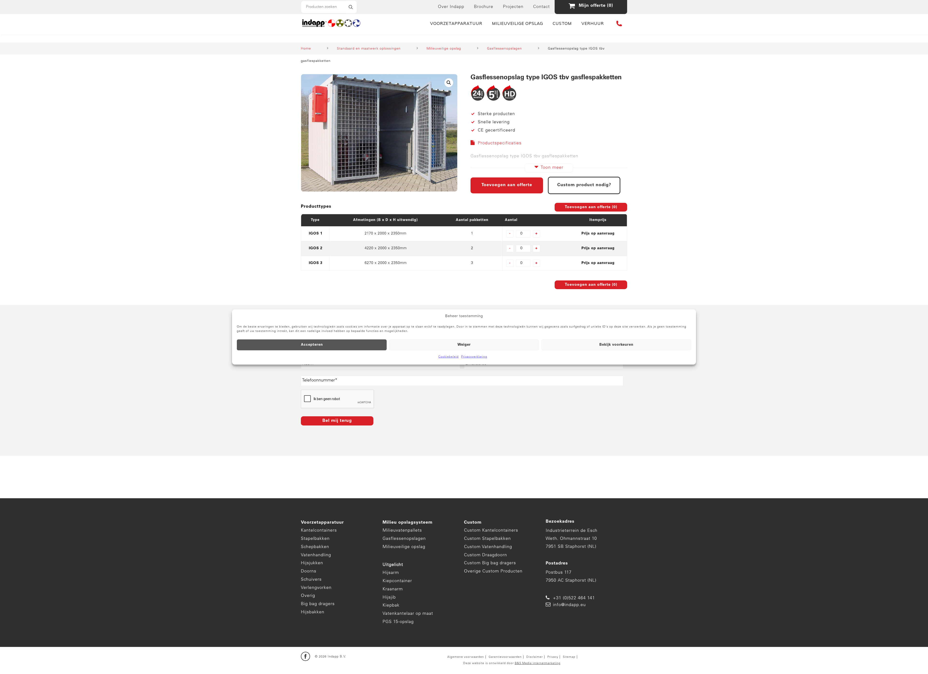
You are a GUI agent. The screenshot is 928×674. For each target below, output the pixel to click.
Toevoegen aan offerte (506, 185)
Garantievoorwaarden (505, 657)
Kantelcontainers (319, 530)
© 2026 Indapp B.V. (330, 657)
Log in (360, 666)
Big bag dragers (318, 604)
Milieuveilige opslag (444, 49)
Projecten (513, 7)
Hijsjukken (312, 563)
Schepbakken (315, 547)
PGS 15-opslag (398, 622)
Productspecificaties (500, 143)
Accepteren (312, 345)
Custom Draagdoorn (485, 555)
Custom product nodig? (584, 185)
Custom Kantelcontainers (491, 530)
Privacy (552, 657)
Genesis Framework (373, 660)
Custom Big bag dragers (490, 563)
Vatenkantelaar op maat (408, 614)
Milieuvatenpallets (402, 530)
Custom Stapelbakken (487, 539)
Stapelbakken (315, 539)
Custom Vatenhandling (488, 547)
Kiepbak (391, 605)
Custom (473, 522)
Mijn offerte (594, 6)
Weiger (464, 345)
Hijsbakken (312, 612)
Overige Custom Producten (493, 571)
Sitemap (569, 657)
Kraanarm (393, 589)
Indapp (387, 654)
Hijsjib (389, 597)
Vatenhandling (316, 555)
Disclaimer (534, 657)
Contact (541, 7)
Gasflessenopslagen (504, 49)
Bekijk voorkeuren (616, 345)
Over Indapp (451, 7)
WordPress (343, 666)
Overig (308, 596)
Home (306, 49)
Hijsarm (391, 573)
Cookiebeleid (448, 356)
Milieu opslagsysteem (408, 522)
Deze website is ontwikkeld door (511, 663)
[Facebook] (305, 657)
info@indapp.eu (569, 605)
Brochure (483, 7)
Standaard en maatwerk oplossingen (369, 49)
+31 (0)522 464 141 (574, 598)
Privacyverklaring (474, 356)
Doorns (308, 571)
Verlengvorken (316, 588)
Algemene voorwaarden (465, 657)
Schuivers (311, 580)
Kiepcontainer (397, 581)
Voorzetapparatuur (322, 522)
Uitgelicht (393, 565)
